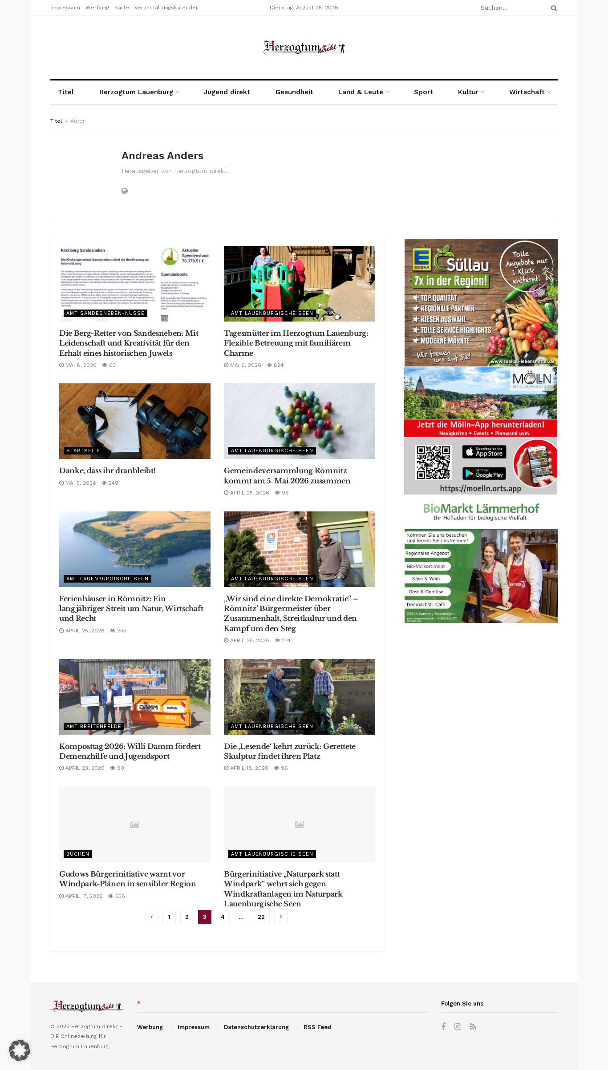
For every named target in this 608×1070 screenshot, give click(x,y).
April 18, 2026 (248, 768)
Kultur (468, 92)
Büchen (77, 854)
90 (119, 768)
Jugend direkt (226, 92)
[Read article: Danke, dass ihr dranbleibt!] (135, 421)
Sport (423, 92)
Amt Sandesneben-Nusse (105, 313)
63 (111, 365)
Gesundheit (294, 92)
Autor (77, 121)
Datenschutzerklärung (256, 1027)
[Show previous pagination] (151, 917)
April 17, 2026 (83, 896)
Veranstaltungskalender (166, 7)
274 (285, 640)
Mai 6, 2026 (244, 365)
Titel (66, 92)
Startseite (83, 451)
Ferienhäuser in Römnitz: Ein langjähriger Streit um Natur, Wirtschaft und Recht (131, 608)
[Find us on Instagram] (457, 1027)
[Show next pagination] (281, 917)
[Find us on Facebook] (443, 1027)
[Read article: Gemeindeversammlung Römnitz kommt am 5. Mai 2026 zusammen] (299, 421)
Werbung (97, 7)
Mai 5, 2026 (80, 483)
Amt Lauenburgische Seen (272, 313)
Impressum (65, 7)
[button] (19, 1050)
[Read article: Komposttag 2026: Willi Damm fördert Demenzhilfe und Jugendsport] (135, 697)
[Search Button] (552, 8)
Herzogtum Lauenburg (136, 92)
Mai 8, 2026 (80, 365)
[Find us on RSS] (473, 1027)
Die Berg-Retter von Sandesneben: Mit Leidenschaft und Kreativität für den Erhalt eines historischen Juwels (128, 343)
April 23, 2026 (84, 768)
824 (278, 365)
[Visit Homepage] (304, 47)
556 (119, 896)
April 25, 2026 (248, 493)
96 (284, 493)
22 (261, 916)
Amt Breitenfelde (94, 726)
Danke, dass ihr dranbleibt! (107, 470)
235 (120, 631)
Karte (121, 7)
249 (112, 483)
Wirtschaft (527, 92)
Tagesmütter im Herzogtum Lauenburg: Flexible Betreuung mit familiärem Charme (296, 343)
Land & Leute (360, 92)
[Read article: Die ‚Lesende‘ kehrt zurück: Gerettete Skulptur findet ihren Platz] (299, 697)
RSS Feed (318, 1027)
